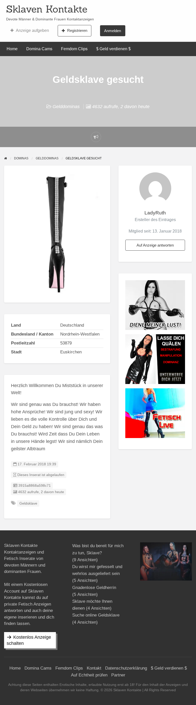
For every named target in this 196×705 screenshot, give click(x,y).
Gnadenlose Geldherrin (94, 587)
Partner (118, 675)
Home (12, 49)
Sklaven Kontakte (46, 9)
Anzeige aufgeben (32, 30)
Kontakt (94, 668)
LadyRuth (155, 212)
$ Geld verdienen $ (113, 49)
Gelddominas (66, 106)
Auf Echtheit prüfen (89, 675)
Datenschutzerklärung (126, 668)
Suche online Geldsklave (95, 615)
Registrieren (77, 30)
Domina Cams (39, 49)
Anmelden (112, 31)
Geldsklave (28, 503)
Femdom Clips (74, 49)
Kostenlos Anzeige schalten (29, 640)
